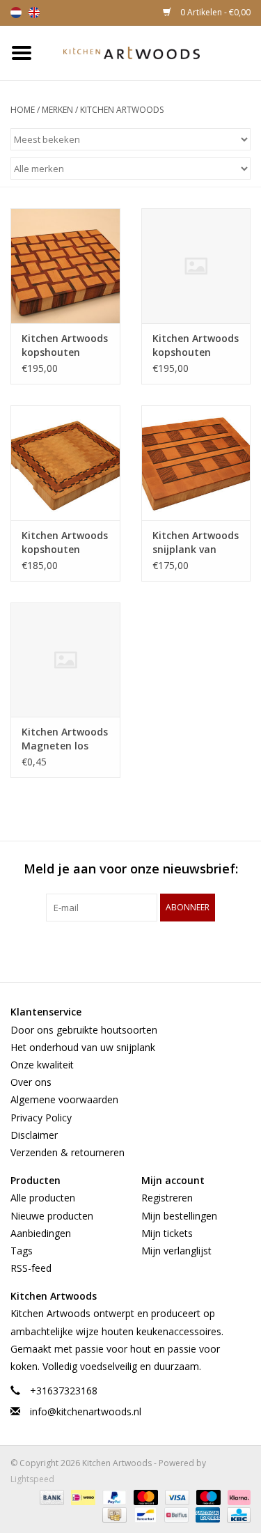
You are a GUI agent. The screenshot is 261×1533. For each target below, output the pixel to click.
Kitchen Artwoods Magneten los (65, 738)
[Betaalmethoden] (50, 1496)
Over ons (31, 1082)
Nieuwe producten (51, 1215)
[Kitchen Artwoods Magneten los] (65, 659)
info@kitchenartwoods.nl (85, 1411)
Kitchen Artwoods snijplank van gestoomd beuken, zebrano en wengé (195, 543)
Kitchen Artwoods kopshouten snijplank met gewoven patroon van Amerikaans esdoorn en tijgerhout (65, 345)
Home (22, 110)
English (34, 12)
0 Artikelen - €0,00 (214, 12)
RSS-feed (31, 1268)
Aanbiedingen (40, 1233)
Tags (21, 1250)
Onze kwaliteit (42, 1064)
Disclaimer (34, 1135)
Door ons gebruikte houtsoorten (83, 1029)
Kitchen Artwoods (122, 110)
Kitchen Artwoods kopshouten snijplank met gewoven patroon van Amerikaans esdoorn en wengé (195, 345)
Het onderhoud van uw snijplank (82, 1047)
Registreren (167, 1197)
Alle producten (42, 1197)
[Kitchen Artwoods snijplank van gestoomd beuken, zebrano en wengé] (196, 462)
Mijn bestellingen (179, 1215)
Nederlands (16, 12)
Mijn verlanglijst (176, 1250)
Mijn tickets (167, 1233)
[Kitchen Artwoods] (152, 52)
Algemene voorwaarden (64, 1099)
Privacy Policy (41, 1117)
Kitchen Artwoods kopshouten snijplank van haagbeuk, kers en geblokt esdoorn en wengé (65, 543)
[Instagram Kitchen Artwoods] (156, 950)
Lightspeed (32, 1479)
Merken (57, 110)
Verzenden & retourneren (67, 1152)
